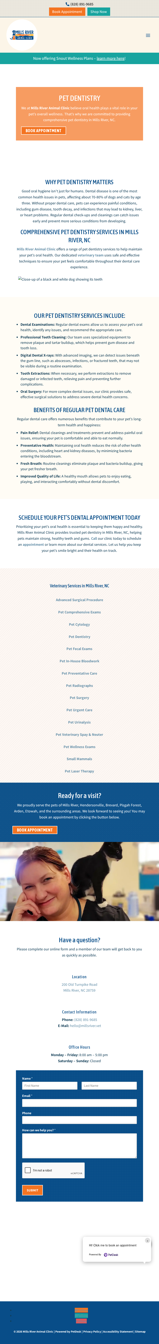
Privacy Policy (92, 1331)
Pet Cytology (79, 624)
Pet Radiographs (79, 685)
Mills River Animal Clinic (50, 108)
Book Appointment (43, 130)
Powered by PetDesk (68, 1331)
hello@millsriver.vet (85, 1025)
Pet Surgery (79, 697)
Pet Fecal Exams (79, 648)
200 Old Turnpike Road (79, 984)
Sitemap (140, 1331)
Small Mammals (79, 758)
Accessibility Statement (118, 1331)
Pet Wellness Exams (79, 746)
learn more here (110, 58)
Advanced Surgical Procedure (79, 599)
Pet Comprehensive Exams (79, 612)
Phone (26, 1113)
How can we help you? (39, 1130)
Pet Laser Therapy (79, 771)
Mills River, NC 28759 (79, 990)
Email (27, 1096)
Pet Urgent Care (79, 709)
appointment (33, 544)
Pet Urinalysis (79, 722)
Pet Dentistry (79, 636)
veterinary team (91, 255)
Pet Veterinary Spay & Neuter (79, 734)
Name (27, 1079)
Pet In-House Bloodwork (79, 661)
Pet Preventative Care (79, 673)
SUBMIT (32, 1190)
